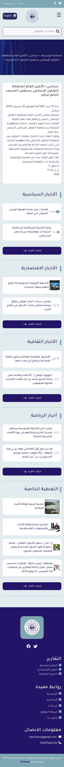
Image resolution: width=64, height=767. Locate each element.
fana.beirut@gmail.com (43, 737)
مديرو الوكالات (9, 4)
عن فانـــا (52, 706)
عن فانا (21, 4)
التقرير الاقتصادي (47, 670)
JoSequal (25, 762)
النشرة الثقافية (48, 674)
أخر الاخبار (52, 700)
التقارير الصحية (48, 665)
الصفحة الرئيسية (51, 55)
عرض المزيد (35, 250)
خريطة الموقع (49, 712)
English (8, 16)
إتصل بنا (52, 718)
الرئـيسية (52, 694)
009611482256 (48, 743)
